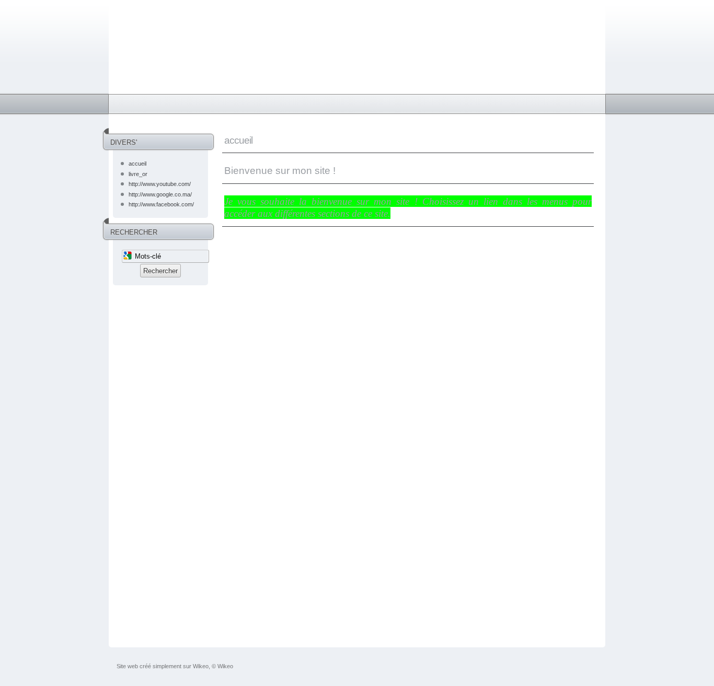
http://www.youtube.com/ (160, 184)
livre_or (138, 174)
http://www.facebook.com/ (161, 204)
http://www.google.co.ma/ (160, 194)
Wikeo (201, 666)
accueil (137, 163)
